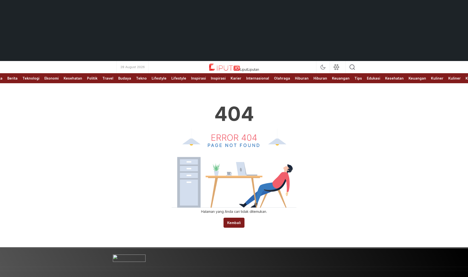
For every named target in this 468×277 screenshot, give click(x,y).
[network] (337, 67)
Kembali (234, 223)
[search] (352, 67)
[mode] (323, 67)
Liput (244, 69)
